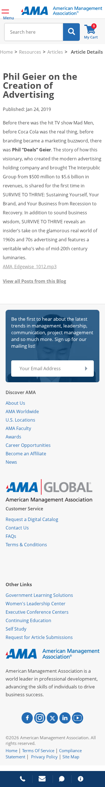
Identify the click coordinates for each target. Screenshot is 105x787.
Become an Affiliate (26, 454)
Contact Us (17, 528)
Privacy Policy (44, 756)
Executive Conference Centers (37, 612)
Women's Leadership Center (36, 604)
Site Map (70, 756)
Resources (30, 52)
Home (6, 52)
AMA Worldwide (22, 411)
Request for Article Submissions (39, 637)
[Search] (71, 32)
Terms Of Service (38, 750)
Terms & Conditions (26, 545)
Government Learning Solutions (39, 595)
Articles (55, 52)
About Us (15, 403)
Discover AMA (21, 392)
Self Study (16, 629)
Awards (13, 437)
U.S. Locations (20, 420)
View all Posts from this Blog (34, 281)
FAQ (10, 536)
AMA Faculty (18, 428)
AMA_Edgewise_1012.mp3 (30, 266)
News (11, 462)
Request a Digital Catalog (32, 519)
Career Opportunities (28, 445)
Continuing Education (28, 620)
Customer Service (24, 509)
